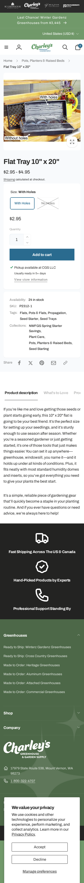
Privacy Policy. (23, 834)
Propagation (57, 313)
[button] (6, 47)
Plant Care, (37, 337)
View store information (30, 279)
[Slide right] (75, 111)
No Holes (48, 203)
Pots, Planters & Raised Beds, (51, 343)
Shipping (9, 179)
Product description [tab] (21, 393)
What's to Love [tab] (56, 393)
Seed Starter (29, 319)
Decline (39, 859)
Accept (40, 847)
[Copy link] (65, 362)
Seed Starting (39, 349)
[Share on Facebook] (19, 362)
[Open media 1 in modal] (42, 111)
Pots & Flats (37, 313)
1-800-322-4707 (22, 781)
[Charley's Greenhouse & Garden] (27, 757)
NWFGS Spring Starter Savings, (45, 328)
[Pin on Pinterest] (41, 362)
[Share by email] (53, 363)
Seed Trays (48, 319)
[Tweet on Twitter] (30, 362)
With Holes (22, 203)
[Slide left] (8, 111)
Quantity (15, 229)
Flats (23, 313)
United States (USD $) (58, 33)
